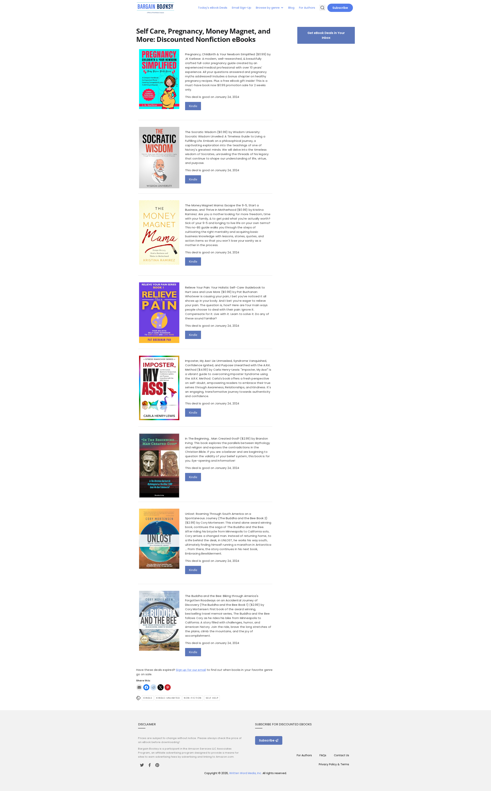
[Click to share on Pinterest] (168, 687)
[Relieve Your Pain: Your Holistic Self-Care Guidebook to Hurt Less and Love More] (159, 342)
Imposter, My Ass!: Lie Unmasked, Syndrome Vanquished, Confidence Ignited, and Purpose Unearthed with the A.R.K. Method (228, 365)
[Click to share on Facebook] (146, 687)
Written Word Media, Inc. (245, 773)
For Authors (307, 8)
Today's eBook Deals (212, 8)
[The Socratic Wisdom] (159, 187)
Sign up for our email (191, 670)
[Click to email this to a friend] (139, 687)
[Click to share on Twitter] (160, 687)
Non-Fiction (193, 697)
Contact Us (341, 755)
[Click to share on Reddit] (153, 687)
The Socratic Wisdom (200, 132)
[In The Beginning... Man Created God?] (159, 497)
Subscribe (340, 8)
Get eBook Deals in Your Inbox (326, 35)
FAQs (323, 755)
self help (212, 697)
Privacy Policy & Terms (334, 764)
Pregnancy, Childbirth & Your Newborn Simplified (220, 54)
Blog (291, 8)
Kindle (193, 106)
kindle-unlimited (168, 697)
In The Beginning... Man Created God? (212, 438)
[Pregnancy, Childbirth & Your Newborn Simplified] (159, 108)
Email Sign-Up (241, 8)
